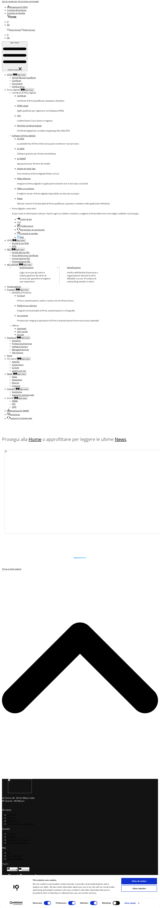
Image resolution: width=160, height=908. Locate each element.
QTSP (9, 74)
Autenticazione (27, 267)
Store (9, 355)
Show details (130, 903)
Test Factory (17, 352)
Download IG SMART (19, 410)
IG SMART (21, 158)
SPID (14, 246)
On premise (22, 315)
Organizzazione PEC (21, 261)
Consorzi (16, 386)
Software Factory (20, 346)
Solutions (11, 337)
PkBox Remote (24, 178)
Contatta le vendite (29, 233)
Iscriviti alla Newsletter (17, 843)
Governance (18, 364)
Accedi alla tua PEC (21, 252)
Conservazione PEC (21, 258)
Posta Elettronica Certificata (25, 255)
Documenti (17, 83)
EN (8, 25)
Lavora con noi (19, 370)
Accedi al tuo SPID (20, 243)
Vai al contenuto (9, 1)
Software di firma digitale (24, 135)
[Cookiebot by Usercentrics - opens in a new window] (16, 903)
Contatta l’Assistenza (16, 10)
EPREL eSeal (22, 105)
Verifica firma (18, 86)
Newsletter (17, 380)
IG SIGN (20, 138)
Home (35, 439)
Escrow (20, 334)
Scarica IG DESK (14, 855)
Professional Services (22, 343)
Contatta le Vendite (16, 13)
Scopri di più (26, 219)
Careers (10, 818)
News (9, 374)
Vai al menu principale (28, 1)
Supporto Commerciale (23, 395)
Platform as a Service (27, 305)
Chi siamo (11, 815)
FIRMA (15, 401)
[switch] (71, 903)
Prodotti (11, 289)
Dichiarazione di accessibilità (20, 824)
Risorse (15, 383)
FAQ (22, 237)
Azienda (15, 361)
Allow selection (139, 888)
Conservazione (14, 286)
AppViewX (21, 328)
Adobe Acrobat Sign (26, 168)
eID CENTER (12, 264)
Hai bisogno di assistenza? (32, 229)
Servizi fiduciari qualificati (24, 77)
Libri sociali (22, 331)
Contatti (11, 389)
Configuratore (26, 226)
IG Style (15, 367)
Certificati (16, 80)
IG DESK (20, 148)
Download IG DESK (19, 7)
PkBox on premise (25, 188)
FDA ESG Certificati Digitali (29, 125)
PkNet (20, 198)
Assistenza (17, 392)
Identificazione (74, 267)
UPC (19, 115)
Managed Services (20, 349)
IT (8, 22)
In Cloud (21, 295)
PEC (9, 249)
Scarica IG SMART (15, 858)
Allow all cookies (139, 881)
